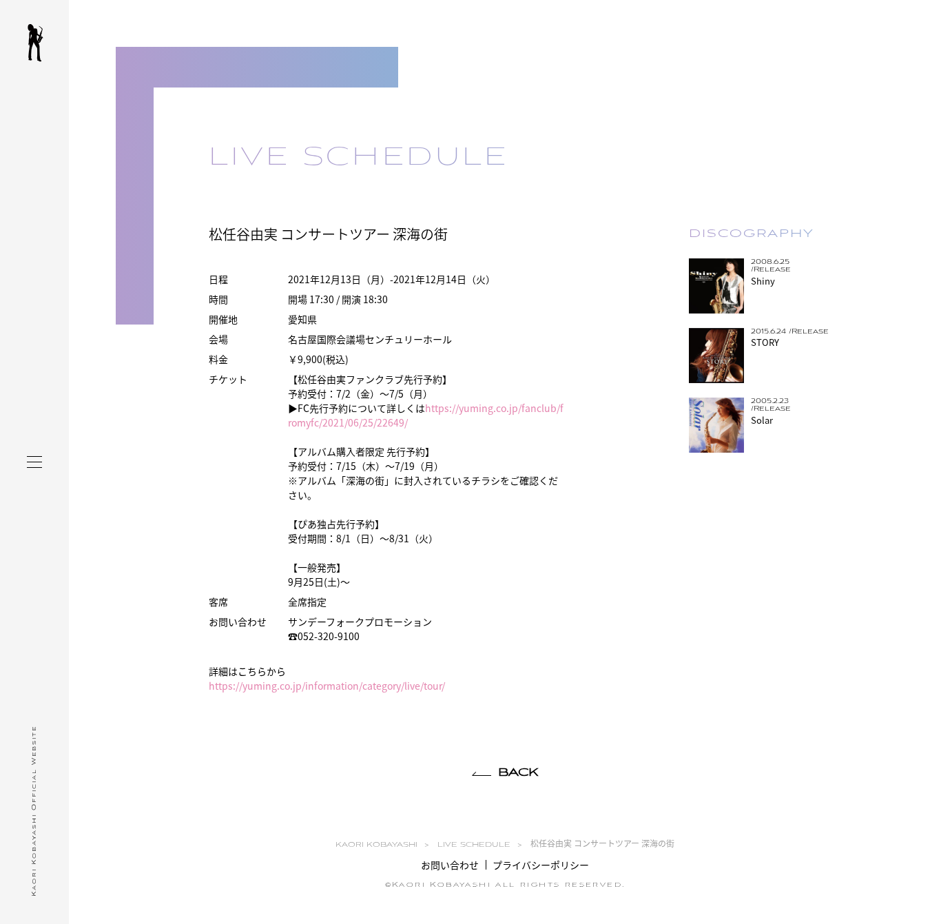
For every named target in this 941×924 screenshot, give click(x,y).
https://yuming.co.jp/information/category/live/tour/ (327, 685)
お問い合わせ (450, 865)
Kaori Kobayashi (35, 43)
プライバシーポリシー (541, 865)
